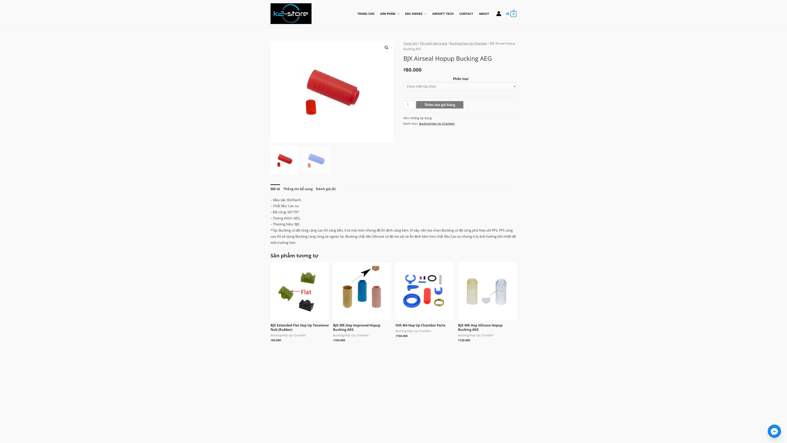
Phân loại (461, 78)
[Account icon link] (498, 13)
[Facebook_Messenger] (774, 431)
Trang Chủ (365, 13)
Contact (466, 13)
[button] (386, 47)
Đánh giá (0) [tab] (325, 189)
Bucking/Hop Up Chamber (468, 43)
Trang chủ (410, 43)
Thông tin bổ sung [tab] (298, 189)
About (484, 13)
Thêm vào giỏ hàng (439, 105)
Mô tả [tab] (275, 189)
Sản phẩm (387, 13)
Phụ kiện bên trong (433, 43)
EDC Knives (413, 13)
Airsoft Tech (443, 13)
